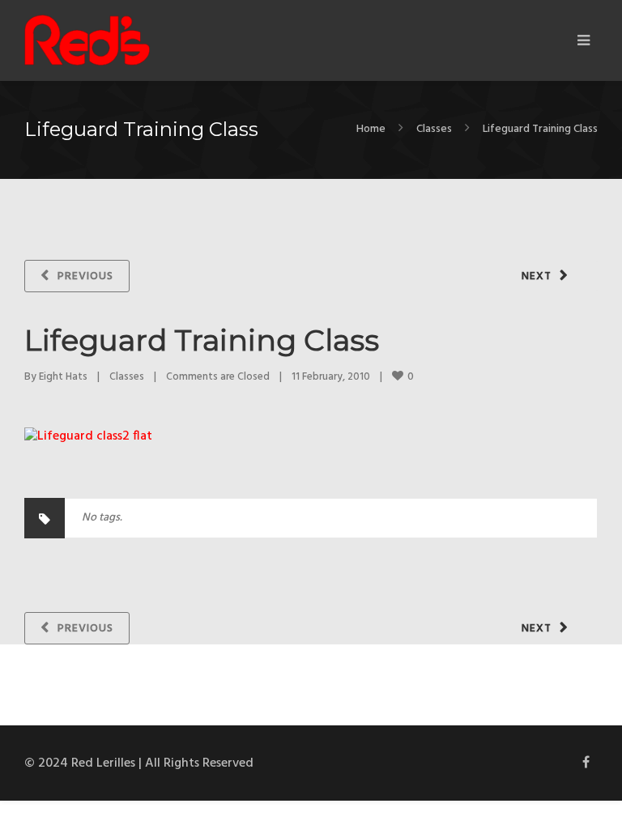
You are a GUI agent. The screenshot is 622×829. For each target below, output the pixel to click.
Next (537, 276)
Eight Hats (63, 376)
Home (371, 129)
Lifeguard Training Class (201, 340)
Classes (434, 129)
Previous (85, 276)
